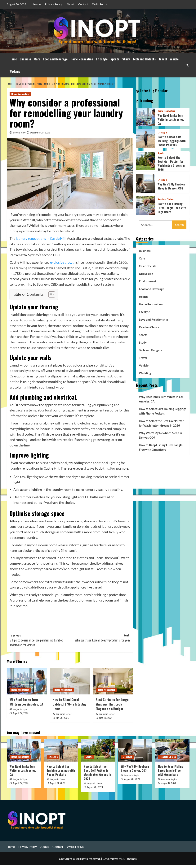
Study (126, 59)
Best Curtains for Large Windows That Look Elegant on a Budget (112, 704)
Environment (147, 281)
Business (25, 59)
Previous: (36, 640)
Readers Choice (165, 199)
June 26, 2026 (106, 717)
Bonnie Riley (19, 132)
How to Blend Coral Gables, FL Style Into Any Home (69, 704)
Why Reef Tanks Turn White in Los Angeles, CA (26, 701)
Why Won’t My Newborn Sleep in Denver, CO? (171, 186)
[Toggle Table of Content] (50, 294)
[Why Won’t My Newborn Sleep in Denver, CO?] (145, 183)
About (70, 4)
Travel (163, 59)
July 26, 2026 (62, 717)
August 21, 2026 (57, 783)
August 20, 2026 (95, 787)
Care (37, 59)
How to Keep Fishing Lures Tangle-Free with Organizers (172, 208)
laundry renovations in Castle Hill (41, 238)
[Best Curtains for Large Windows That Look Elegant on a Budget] (113, 681)
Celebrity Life (147, 266)
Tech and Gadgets (144, 59)
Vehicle (174, 59)
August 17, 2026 (168, 783)
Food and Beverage (55, 59)
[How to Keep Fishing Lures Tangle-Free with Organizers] (145, 205)
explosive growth (63, 262)
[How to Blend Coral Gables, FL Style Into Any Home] (70, 681)
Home (37, 4)
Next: (102, 637)
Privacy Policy (53, 4)
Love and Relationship (153, 319)
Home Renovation (81, 59)
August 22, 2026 (21, 713)
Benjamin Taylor (20, 709)
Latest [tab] (144, 90)
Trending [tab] (145, 100)
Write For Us (100, 4)
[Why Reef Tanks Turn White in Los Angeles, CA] (27, 681)
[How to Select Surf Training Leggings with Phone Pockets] (145, 138)
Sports (114, 59)
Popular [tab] (161, 90)
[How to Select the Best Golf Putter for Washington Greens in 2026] (145, 161)
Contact (83, 4)
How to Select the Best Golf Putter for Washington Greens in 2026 (171, 163)
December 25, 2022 (40, 132)
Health (143, 296)
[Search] (187, 65)
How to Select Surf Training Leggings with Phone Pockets (172, 141)
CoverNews (110, 858)
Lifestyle (102, 59)
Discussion (146, 273)
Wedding (15, 71)
